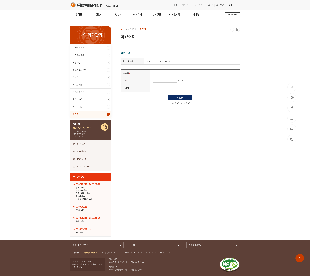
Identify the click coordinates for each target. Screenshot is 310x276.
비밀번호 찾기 (185, 103)
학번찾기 (180, 98)
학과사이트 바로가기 (80, 245)
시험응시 (76, 77)
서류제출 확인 (78, 92)
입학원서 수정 (78, 55)
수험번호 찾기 (174, 103)
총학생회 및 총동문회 (197, 245)
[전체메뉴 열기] (238, 5)
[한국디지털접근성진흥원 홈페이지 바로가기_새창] (229, 265)
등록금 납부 (78, 107)
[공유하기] (231, 29)
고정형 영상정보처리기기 (110, 253)
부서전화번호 (151, 253)
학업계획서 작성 (79, 70)
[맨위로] (299, 258)
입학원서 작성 (78, 48)
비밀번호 (126, 88)
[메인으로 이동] (94, 5)
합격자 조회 (78, 99)
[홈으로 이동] (121, 29)
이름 (124, 81)
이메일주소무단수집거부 (133, 253)
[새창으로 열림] (237, 29)
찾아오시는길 (165, 253)
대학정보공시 (75, 253)
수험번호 (126, 73)
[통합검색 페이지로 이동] (230, 5)
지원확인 (76, 63)
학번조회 (76, 114)
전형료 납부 (78, 85)
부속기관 (134, 245)
